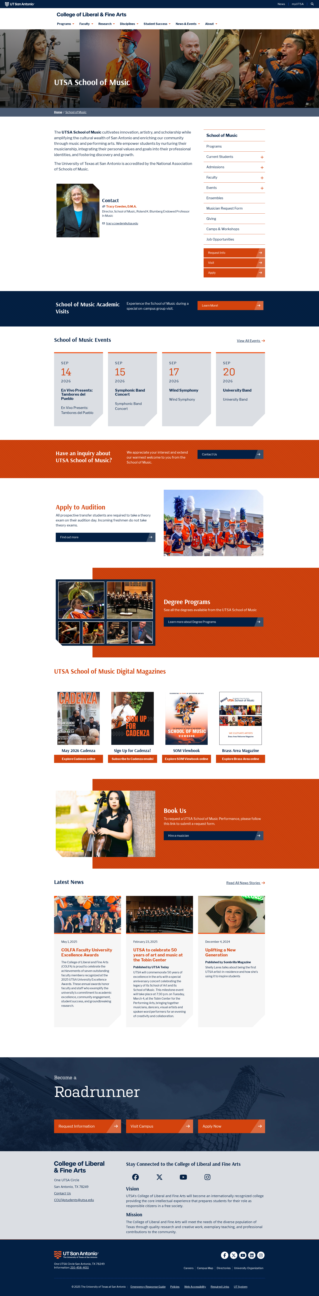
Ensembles (214, 198)
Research (105, 24)
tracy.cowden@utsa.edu (122, 223)
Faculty (84, 24)
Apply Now (212, 1126)
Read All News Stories (243, 883)
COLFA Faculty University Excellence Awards (86, 952)
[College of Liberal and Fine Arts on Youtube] (183, 1178)
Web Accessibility (195, 1286)
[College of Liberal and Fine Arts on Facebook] (135, 1178)
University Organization (248, 1268)
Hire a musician (178, 835)
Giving (211, 219)
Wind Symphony (183, 390)
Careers (188, 1268)
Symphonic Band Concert (130, 392)
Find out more (69, 537)
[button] (312, 4)
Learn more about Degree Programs (192, 622)
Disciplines (127, 24)
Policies (174, 1286)
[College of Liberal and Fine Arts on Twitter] (159, 1178)
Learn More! (210, 305)
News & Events (186, 24)
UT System (240, 1286)
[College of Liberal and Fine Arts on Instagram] (207, 1178)
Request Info (216, 253)
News (281, 4)
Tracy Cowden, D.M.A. (121, 206)
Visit (211, 263)
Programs (64, 24)
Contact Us (209, 454)
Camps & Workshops (222, 229)
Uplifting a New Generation (220, 952)
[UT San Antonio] (20, 4)
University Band (237, 390)
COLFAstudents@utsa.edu (74, 1200)
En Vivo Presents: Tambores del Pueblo (77, 394)
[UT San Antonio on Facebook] (225, 1255)
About (209, 24)
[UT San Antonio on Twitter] (234, 1255)
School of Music (76, 112)
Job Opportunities (220, 239)
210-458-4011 (79, 1267)
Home (58, 112)
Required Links (220, 1286)
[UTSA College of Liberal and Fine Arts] (90, 13)
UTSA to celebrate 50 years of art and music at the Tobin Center (158, 954)
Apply (212, 272)
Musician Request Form (224, 208)
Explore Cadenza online (78, 759)
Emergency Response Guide (148, 1286)
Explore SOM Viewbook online (186, 759)
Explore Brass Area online (240, 759)
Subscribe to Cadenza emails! (132, 759)
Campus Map (205, 1268)
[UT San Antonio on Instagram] (261, 1255)
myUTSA (298, 4)
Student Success (155, 24)
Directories (224, 1268)
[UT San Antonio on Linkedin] (252, 1255)
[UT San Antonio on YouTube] (243, 1255)
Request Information (77, 1126)
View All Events (249, 341)
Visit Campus (142, 1126)
